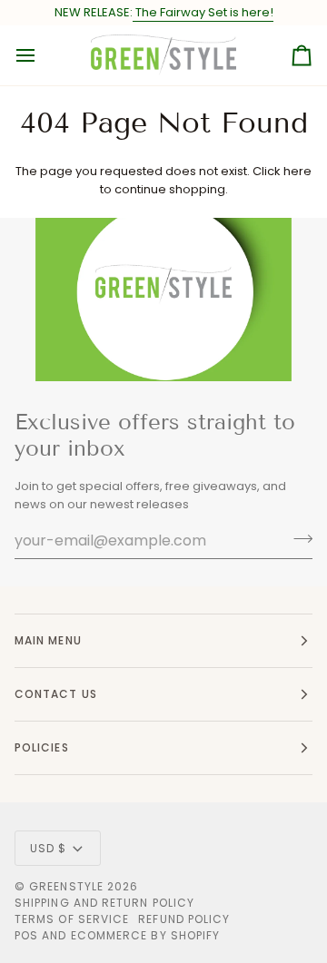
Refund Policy (184, 919)
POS (26, 935)
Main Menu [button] (48, 640)
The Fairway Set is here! (203, 12)
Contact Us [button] (56, 694)
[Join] (297, 538)
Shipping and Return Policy (104, 902)
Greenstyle (66, 886)
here (297, 171)
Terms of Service (72, 919)
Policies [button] (42, 747)
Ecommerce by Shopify (146, 935)
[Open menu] (42, 55)
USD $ (48, 848)
